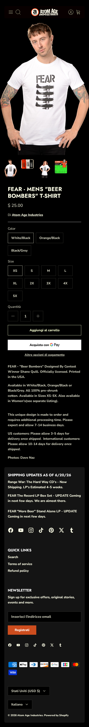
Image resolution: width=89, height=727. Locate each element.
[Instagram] (33, 716)
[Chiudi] (79, 650)
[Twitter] (64, 716)
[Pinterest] (54, 716)
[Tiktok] (43, 716)
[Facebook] (12, 716)
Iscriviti (44, 704)
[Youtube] (22, 716)
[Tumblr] (75, 716)
